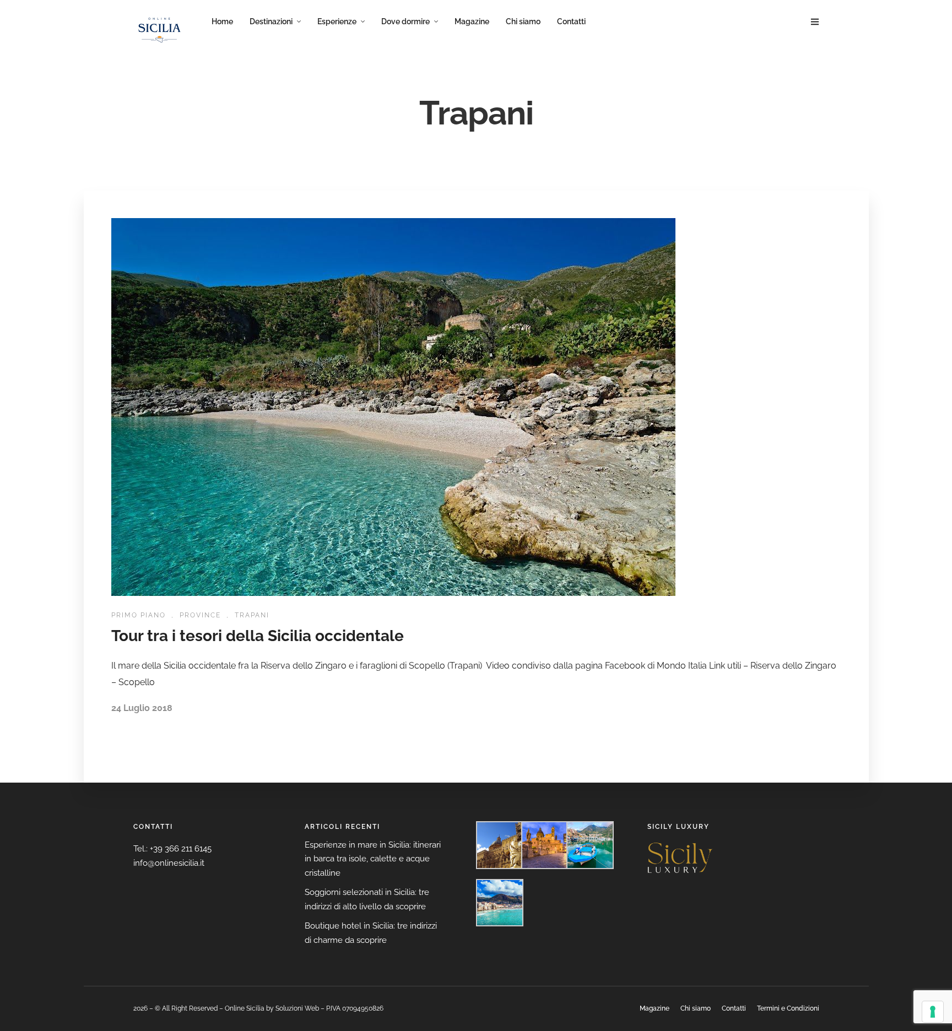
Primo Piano (138, 615)
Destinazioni (271, 21)
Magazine (472, 21)
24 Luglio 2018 (141, 708)
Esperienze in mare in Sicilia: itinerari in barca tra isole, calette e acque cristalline (373, 859)
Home (222, 21)
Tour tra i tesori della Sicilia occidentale (257, 636)
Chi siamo (523, 21)
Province (200, 615)
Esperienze (336, 21)
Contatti (571, 21)
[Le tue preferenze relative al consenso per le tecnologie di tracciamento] (932, 1011)
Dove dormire (405, 21)
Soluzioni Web (297, 1008)
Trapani (252, 615)
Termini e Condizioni (788, 1008)
